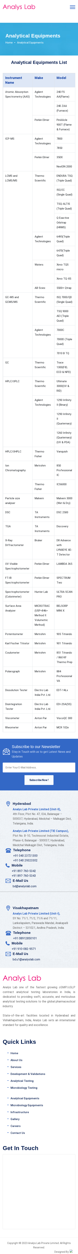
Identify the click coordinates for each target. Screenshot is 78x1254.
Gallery (15, 1119)
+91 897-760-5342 (24, 871)
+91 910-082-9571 (24, 949)
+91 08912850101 (25, 938)
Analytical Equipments (25, 1098)
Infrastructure (20, 1112)
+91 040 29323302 (25, 860)
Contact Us (18, 1133)
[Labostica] (22, 7)
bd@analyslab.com (24, 886)
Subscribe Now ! (39, 780)
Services (16, 1067)
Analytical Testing (22, 1081)
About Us (16, 1060)
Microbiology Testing (24, 1087)
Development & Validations (28, 1074)
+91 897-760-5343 (24, 875)
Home (9, 42)
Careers (15, 1126)
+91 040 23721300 (25, 855)
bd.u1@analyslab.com (26, 959)
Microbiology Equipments (27, 1105)
